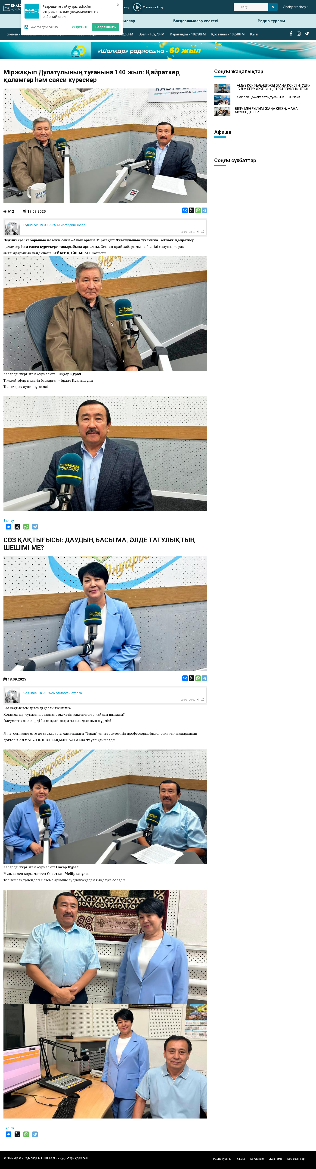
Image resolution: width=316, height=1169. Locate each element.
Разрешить (105, 26)
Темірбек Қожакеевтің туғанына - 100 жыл (267, 97)
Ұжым (241, 1158)
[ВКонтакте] (185, 210)
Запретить (79, 26)
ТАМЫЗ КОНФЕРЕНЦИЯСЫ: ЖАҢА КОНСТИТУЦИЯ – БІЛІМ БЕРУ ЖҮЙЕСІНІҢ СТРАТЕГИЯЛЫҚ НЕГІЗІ (272, 87)
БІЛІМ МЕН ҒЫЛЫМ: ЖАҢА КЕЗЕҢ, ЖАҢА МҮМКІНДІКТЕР (266, 110)
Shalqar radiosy (294, 7)
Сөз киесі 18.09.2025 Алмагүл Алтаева (52, 693)
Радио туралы (271, 21)
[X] (191, 210)
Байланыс (257, 1158)
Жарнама (275, 1158)
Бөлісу (8, 521)
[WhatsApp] (198, 210)
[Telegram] (204, 210)
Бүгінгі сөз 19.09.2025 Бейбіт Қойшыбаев (54, 225)
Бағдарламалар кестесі (195, 21)
